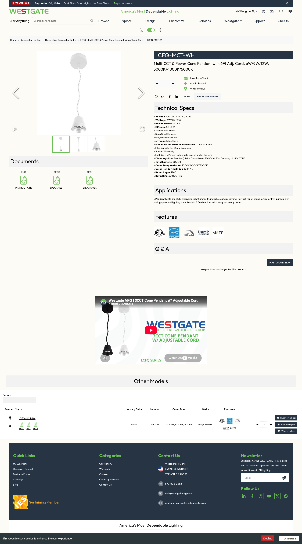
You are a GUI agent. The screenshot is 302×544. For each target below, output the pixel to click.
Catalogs (18, 479)
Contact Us (105, 484)
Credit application (109, 479)
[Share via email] (163, 97)
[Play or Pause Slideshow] (15, 129)
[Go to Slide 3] (96, 144)
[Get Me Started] (263, 11)
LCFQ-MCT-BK (27, 418)
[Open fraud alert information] (281, 11)
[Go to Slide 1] (61, 144)
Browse (103, 21)
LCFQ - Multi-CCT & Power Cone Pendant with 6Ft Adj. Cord (113, 40)
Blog (15, 484)
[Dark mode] (141, 30)
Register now (123, 3)
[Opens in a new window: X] (277, 496)
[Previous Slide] (16, 93)
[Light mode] (160, 30)
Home (14, 40)
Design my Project (23, 469)
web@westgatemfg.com (178, 493)
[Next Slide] (141, 93)
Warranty (104, 469)
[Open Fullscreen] (142, 129)
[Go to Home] (29, 11)
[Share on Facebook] (170, 96)
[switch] (151, 30)
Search (7, 395)
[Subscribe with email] (284, 478)
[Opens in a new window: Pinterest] (286, 496)
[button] (206, 20)
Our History (105, 463)
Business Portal (21, 474)
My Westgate (20, 463)
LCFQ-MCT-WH (155, 40)
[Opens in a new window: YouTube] (269, 496)
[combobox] (60, 21)
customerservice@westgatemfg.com (184, 503)
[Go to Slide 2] (78, 144)
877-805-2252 (173, 483)
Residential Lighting (32, 40)
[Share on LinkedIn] (177, 96)
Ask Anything (19, 21)
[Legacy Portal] (272, 11)
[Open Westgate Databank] (290, 11)
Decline (267, 538)
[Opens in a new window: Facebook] (252, 496)
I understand (289, 538)
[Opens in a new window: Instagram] (261, 496)
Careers (104, 474)
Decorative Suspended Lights (62, 40)
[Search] (92, 20)
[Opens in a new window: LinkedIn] (244, 496)
